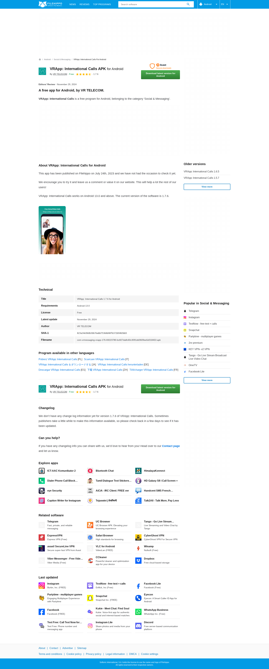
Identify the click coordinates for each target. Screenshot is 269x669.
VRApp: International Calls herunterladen (120, 364)
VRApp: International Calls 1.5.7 (201, 178)
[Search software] (188, 4)
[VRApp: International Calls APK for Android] (42, 71)
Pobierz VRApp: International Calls (58, 359)
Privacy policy (93, 654)
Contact (54, 648)
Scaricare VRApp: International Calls (104, 359)
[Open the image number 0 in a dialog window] (52, 230)
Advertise (67, 648)
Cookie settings (149, 654)
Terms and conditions (50, 654)
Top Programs (102, 4)
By (58, 74)
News (72, 4)
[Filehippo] (50, 4)
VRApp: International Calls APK (86, 69)
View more (207, 186)
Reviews (84, 4)
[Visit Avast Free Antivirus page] (160, 66)
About (42, 648)
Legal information (115, 654)
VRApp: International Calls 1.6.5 (201, 171)
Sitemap (81, 648)
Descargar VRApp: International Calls (59, 370)
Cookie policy (74, 654)
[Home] (40, 59)
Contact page (171, 446)
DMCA (133, 654)
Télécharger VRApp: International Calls (151, 370)
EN (222, 4)
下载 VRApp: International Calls (104, 370)
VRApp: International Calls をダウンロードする (65, 364)
